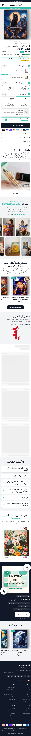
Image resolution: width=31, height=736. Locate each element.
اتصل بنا (28, 708)
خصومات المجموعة (10, 715)
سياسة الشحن (12, 730)
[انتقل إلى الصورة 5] (14, 41)
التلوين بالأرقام (11, 687)
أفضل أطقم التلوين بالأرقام (24, 702)
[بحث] (6, 5)
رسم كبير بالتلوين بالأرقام (9, 694)
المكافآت (28, 697)
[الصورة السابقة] (28, 24)
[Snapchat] (8, 676)
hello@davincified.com (22, 670)
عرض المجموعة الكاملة (15, 307)
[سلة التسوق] (2, 4)
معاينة (3, 82)
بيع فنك (12, 699)
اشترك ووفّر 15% (23, 614)
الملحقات (13, 692)
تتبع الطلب (27, 711)
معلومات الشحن (26, 713)
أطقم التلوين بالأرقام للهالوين (19, 43)
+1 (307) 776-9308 (8, 673)
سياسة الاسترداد (5, 730)
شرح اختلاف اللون (26, 699)
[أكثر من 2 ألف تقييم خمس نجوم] (15, 237)
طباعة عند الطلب (11, 711)
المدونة (28, 692)
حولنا (29, 687)
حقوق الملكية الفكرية (12, 733)
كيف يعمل (27, 689)
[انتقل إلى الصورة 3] (16, 41)
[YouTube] (21, 676)
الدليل (5, 65)
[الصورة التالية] (2, 24)
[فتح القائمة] (28, 4)
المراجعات (27, 694)
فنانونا (13, 697)
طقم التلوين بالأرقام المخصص (8, 689)
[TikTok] (18, 676)
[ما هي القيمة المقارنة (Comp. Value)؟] (2, 51)
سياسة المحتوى (20, 733)
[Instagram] (25, 676)
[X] (12, 676)
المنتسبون (13, 713)
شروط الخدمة (18, 730)
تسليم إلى (24, 56)
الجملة (13, 708)
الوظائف (13, 718)
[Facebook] (28, 676)
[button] (15, 112)
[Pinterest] (15, 676)
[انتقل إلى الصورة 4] (15, 41)
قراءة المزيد (15, 193)
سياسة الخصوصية (25, 730)
